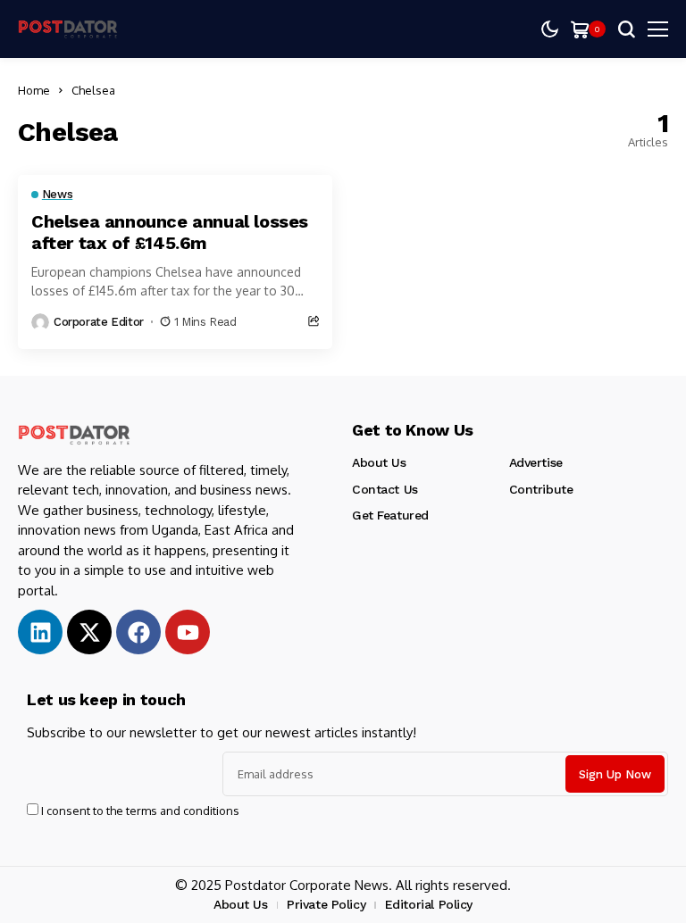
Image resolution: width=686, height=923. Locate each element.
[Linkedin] (40, 632)
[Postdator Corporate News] (71, 29)
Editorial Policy (429, 904)
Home (34, 90)
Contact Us (385, 489)
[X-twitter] (89, 632)
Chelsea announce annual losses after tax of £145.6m (169, 232)
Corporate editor (99, 321)
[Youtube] (187, 632)
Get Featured (390, 515)
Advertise (536, 462)
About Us (379, 462)
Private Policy (326, 904)
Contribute (541, 489)
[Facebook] (138, 632)
